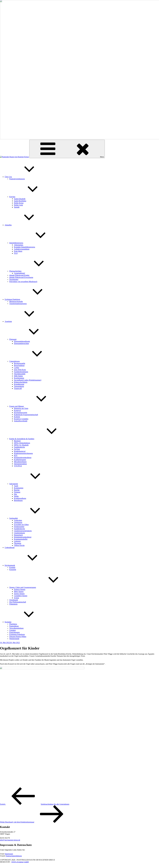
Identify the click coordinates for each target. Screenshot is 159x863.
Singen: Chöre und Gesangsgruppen (22, 587)
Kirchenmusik (10, 565)
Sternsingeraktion (20, 464)
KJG (15, 455)
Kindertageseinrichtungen (23, 453)
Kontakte (8, 622)
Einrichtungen (14, 632)
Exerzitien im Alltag (21, 525)
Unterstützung (14, 361)
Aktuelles (8, 225)
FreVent (17, 449)
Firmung (17, 492)
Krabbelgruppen (20, 460)
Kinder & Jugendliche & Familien (21, 439)
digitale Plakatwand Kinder (19, 275)
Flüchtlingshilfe (19, 374)
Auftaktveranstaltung (21, 249)
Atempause (18, 522)
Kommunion (18, 488)
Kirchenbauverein (20, 413)
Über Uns (8, 177)
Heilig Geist (18, 205)
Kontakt (12, 567)
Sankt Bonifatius (20, 201)
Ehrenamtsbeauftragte (22, 341)
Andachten (18, 520)
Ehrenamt (12, 339)
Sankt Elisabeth (19, 199)
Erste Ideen (18, 251)
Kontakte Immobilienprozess (24, 247)
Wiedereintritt (14, 639)
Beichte (17, 490)
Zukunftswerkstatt (20, 421)
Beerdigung (18, 500)
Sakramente (13, 484)
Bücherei (17, 441)
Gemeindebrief (19, 273)
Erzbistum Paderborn (12, 299)
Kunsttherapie (19, 384)
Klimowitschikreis (20, 382)
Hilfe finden (18, 376)
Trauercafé (18, 388)
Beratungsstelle (19, 363)
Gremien (12, 630)
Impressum (9, 854)
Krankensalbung (20, 498)
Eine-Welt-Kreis (20, 370)
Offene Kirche (19, 545)
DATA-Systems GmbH (20, 862)
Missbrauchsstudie (16, 301)
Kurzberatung (19, 378)
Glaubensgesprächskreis (23, 531)
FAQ (16, 253)
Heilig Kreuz (19, 203)
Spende (16, 207)
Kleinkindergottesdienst (22, 458)
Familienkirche (19, 447)
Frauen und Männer (16, 406)
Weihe (16, 496)
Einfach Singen (19, 589)
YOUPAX (18, 466)
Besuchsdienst (19, 365)
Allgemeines (18, 245)
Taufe (16, 486)
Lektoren (17, 541)
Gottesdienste (10, 547)
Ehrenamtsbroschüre (21, 343)
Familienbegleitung (21, 372)
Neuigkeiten (13, 279)
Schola (16, 598)
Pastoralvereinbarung (17, 179)
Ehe (15, 494)
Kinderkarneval (19, 451)
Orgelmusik (13, 600)
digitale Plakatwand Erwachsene (21, 277)
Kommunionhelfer (20, 539)
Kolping (17, 417)
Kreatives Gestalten (21, 419)
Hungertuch (18, 535)
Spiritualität (13, 518)
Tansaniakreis (19, 386)
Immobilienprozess (16, 243)
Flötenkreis (13, 604)
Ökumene (17, 543)
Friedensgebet (19, 527)
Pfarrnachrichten (15, 271)
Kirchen (12, 197)
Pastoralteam (14, 626)
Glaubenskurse (19, 533)
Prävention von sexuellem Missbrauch (23, 282)
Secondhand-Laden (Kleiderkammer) (27, 380)
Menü (102, 157)
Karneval (17, 410)
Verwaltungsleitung (16, 628)
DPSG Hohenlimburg (22, 443)
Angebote (8, 321)
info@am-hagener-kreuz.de (10, 840)
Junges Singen (19, 594)
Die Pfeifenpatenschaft (17, 602)
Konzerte (12, 570)
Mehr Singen (19, 592)
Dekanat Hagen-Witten (17, 637)
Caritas (16, 368)
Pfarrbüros (13, 624)
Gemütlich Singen (20, 596)
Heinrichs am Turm (21, 408)
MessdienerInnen (20, 462)
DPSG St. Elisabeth (21, 445)
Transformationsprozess (18, 304)
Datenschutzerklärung (14, 856)
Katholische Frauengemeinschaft (26, 415)
